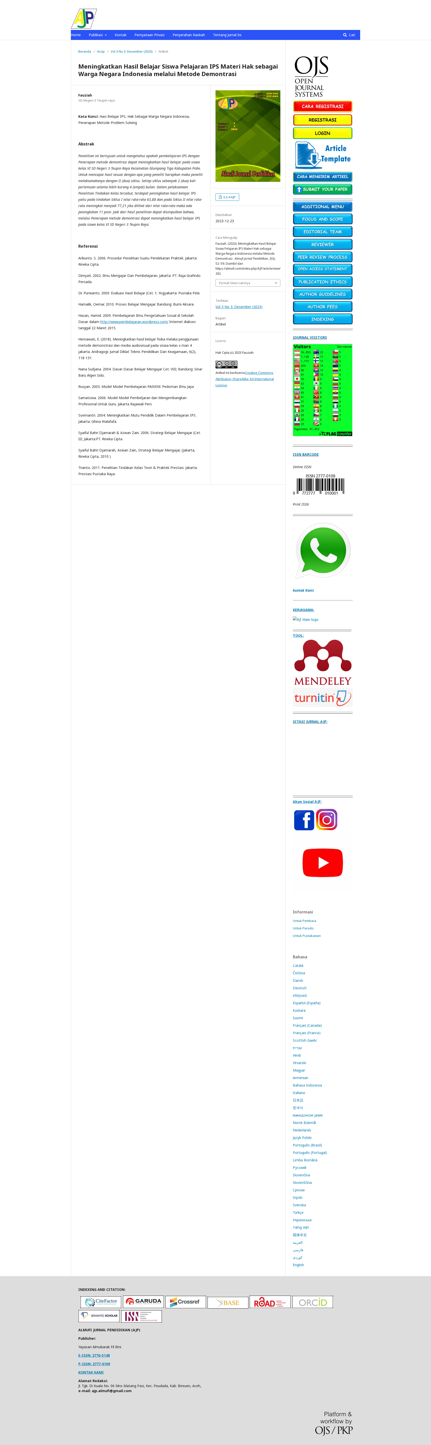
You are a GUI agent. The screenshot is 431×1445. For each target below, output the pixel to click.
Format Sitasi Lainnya (234, 283)
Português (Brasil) (307, 1145)
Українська (302, 1220)
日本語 (298, 1100)
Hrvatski (299, 1062)
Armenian (300, 1077)
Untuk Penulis (303, 928)
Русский (299, 1167)
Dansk (298, 980)
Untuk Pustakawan (307, 935)
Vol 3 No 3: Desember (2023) (132, 51)
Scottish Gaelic (305, 1040)
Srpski (297, 1197)
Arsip (101, 51)
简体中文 (300, 1234)
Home (76, 34)
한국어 (298, 1107)
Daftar (341, 3)
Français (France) (307, 1032)
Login (356, 3)
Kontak (120, 34)
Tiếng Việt (301, 1227)
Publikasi (96, 34)
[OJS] (312, 97)
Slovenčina (301, 1175)
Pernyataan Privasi (149, 34)
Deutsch (300, 988)
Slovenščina (302, 1182)
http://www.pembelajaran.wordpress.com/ (134, 321)
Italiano (299, 1092)
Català (298, 965)
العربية (298, 1242)
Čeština (299, 973)
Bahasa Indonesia (307, 1085)
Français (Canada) (307, 1025)
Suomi (298, 1017)
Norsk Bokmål (304, 1122)
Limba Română (305, 1160)
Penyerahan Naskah (189, 34)
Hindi (297, 1055)
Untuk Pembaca (304, 920)
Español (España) (307, 1002)
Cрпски (299, 1190)
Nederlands (302, 1130)
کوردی (297, 1257)
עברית (297, 1047)
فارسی (298, 1249)
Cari (351, 34)
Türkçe (298, 1212)
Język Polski (302, 1137)
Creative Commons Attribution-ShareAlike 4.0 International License (245, 378)
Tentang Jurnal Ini (227, 34)
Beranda (84, 51)
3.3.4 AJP (229, 197)
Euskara (299, 1010)
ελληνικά (300, 995)
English (298, 1264)
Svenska (299, 1205)
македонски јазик (308, 1115)
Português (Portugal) (310, 1152)
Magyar (299, 1070)
